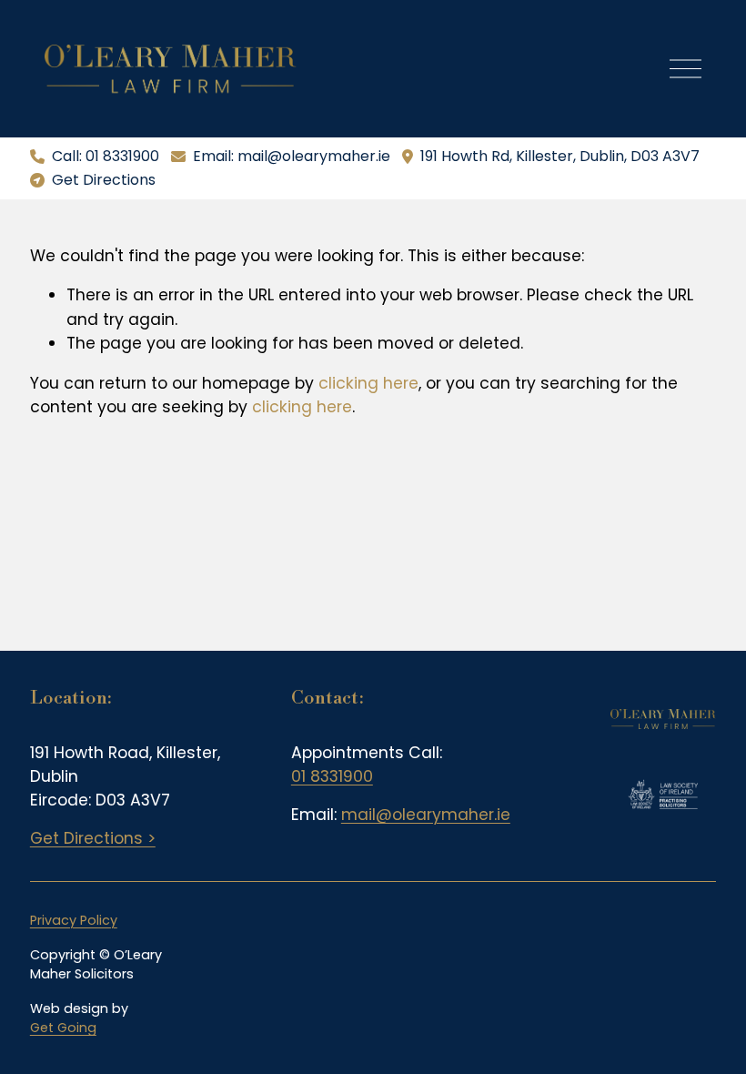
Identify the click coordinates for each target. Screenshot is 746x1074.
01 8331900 (332, 776)
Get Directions (104, 179)
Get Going (63, 1027)
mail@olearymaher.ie (425, 815)
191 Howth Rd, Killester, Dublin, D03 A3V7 (560, 156)
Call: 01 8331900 (105, 156)
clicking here (368, 383)
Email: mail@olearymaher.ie (291, 156)
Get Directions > (93, 838)
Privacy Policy (73, 920)
